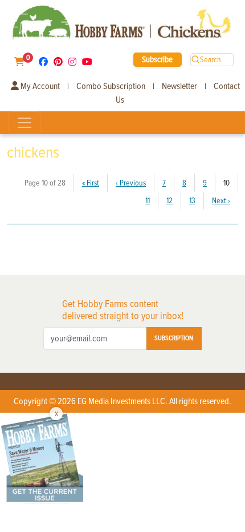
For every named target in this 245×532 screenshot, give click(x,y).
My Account (39, 86)
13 (192, 200)
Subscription (173, 338)
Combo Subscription (110, 86)
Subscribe (157, 59)
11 (147, 200)
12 (169, 200)
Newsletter (179, 86)
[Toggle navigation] (24, 122)
